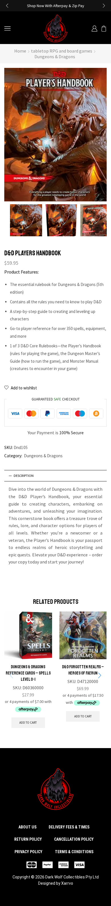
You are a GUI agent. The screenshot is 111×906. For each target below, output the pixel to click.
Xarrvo (67, 883)
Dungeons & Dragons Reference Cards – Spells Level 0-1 (28, 673)
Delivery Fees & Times (69, 827)
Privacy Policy (28, 851)
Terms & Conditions (74, 851)
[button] (7, 5)
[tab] (55, 475)
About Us (27, 827)
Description (24, 475)
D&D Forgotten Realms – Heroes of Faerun (83, 670)
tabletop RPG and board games (61, 51)
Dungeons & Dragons (54, 56)
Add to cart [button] (28, 723)
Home (20, 51)
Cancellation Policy (74, 839)
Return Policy (28, 839)
